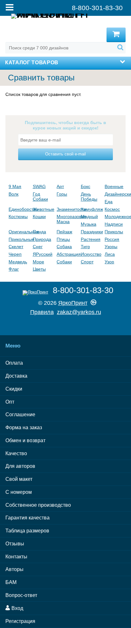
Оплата (14, 363)
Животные (43, 209)
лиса (110, 254)
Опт (9, 402)
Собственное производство (38, 505)
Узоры (111, 246)
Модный (89, 216)
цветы (39, 269)
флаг (14, 269)
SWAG (39, 186)
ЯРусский (42, 254)
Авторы (14, 569)
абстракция (67, 254)
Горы (62, 194)
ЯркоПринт (72, 303)
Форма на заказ (23, 427)
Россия (112, 239)
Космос (112, 209)
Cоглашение (20, 414)
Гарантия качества (27, 517)
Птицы (63, 239)
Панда (39, 231)
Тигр (85, 246)
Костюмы (18, 216)
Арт (60, 186)
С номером (18, 492)
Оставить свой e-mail (65, 154)
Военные (114, 186)
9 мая (15, 186)
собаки (64, 261)
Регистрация (20, 621)
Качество (16, 453)
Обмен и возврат (25, 440)
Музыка (88, 224)
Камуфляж (91, 209)
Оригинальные (19, 231)
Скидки (13, 389)
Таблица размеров (27, 530)
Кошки (39, 216)
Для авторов (20, 466)
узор (109, 261)
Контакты (16, 556)
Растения (90, 239)
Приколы (114, 231)
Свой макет (18, 479)
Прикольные (19, 239)
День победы (89, 197)
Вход (16, 608)
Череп (15, 254)
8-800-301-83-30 (83, 290)
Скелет (16, 246)
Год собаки (40, 197)
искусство (91, 254)
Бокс (85, 186)
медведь (18, 261)
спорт (87, 261)
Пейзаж (64, 231)
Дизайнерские (115, 194)
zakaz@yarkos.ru (79, 312)
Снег (38, 246)
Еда (109, 201)
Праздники (91, 231)
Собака (64, 246)
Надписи (114, 224)
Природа (42, 239)
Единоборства (19, 209)
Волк (13, 194)
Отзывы (14, 543)
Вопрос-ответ (21, 595)
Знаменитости (67, 209)
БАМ (11, 582)
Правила (42, 312)
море (38, 261)
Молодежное (115, 216)
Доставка (16, 376)
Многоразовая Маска (67, 219)
